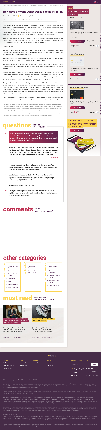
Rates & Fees (73, 37)
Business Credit (13, 285)
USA (74, 375)
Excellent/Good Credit (54, 281)
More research (47, 337)
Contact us (50, 365)
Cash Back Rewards (31, 267)
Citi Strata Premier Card (78, 18)
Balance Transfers (52, 272)
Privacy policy (23, 363)
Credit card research (8, 365)
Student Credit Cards (12, 275)
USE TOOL (77, 130)
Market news (6, 363)
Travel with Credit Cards (32, 272)
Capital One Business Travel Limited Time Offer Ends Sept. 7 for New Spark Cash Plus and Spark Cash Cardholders (16, 320)
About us (49, 363)
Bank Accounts (13, 288)
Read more (54, 158)
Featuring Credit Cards (13, 267)
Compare (92, 46)
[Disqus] (33, 232)
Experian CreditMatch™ (77, 54)
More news (17, 337)
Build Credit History (53, 267)
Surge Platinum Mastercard (79, 87)
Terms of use (23, 365)
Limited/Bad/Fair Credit (54, 276)
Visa (9, 282)
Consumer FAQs (7, 368)
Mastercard (11, 279)
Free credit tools (37, 363)
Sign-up (95, 364)
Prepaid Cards (12, 271)
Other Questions (54, 285)
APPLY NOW (77, 41)
